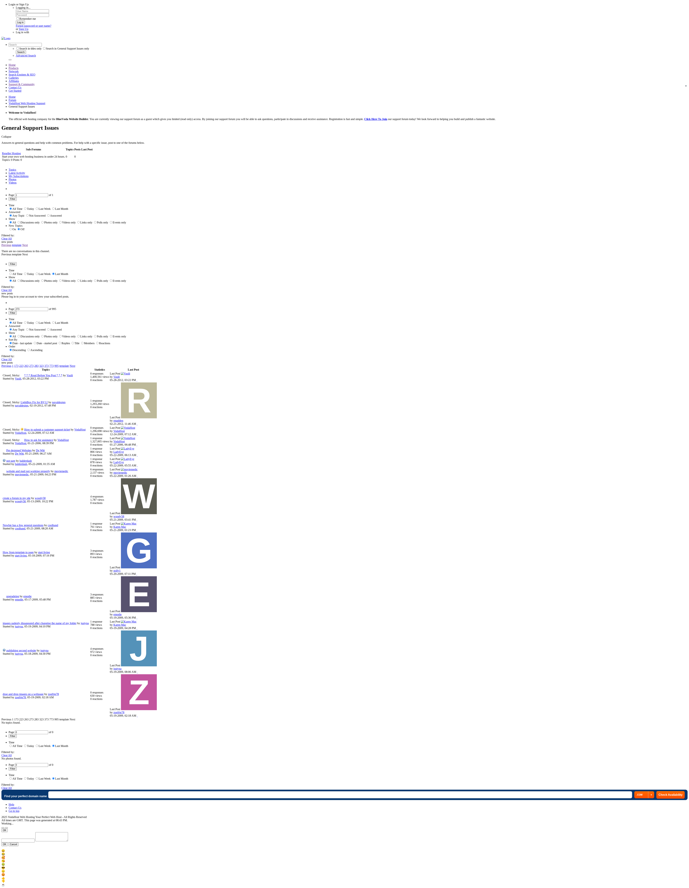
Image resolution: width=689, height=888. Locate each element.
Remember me (27, 18)
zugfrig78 (53, 694)
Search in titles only (30, 48)
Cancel (13, 844)
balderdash (26, 460)
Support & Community (22, 84)
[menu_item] (344, 850)
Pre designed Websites (19, 450)
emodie (27, 596)
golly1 (117, 570)
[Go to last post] (137, 434)
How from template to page (18, 552)
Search (21, 52)
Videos (13, 182)
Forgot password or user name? (33, 25)
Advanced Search (26, 55)
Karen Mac (119, 526)
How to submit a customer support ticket (47, 429)
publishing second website (21, 650)
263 (26, 365)
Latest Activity (17, 172)
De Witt (40, 450)
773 (51, 365)
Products (13, 68)
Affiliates (14, 81)
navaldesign (58, 402)
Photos (12, 179)
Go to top (14, 810)
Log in (20, 22)
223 (21, 365)
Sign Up (23, 29)
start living (44, 552)
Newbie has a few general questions (23, 525)
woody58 (40, 498)
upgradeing (12, 596)
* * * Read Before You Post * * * (43, 375)
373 (46, 365)
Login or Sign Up (19, 4)
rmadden (118, 420)
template (17, 245)
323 (41, 365)
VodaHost (80, 429)
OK (4, 830)
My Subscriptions (19, 176)
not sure (10, 460)
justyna (85, 623)
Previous (6, 245)
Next (25, 245)
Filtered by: (7, 235)
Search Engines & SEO (22, 74)
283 (36, 365)
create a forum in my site (17, 498)
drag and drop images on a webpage (23, 694)
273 (31, 365)
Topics (12, 169)
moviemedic (61, 471)
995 (56, 365)
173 (16, 365)
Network (14, 71)
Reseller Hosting (11, 153)
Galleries (14, 77)
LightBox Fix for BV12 (34, 402)
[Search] (10, 59)
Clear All (6, 238)
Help (11, 804)
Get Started (15, 90)
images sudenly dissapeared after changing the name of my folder (39, 623)
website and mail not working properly (28, 471)
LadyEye (118, 451)
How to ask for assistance (38, 439)
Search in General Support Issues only (67, 48)
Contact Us (15, 87)
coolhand (53, 525)
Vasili (70, 375)
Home (12, 64)
